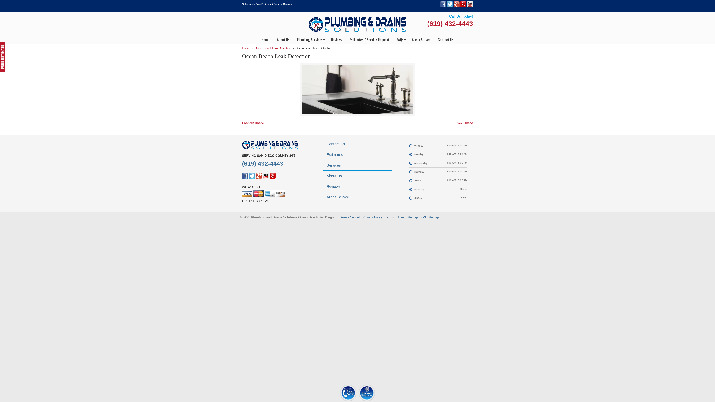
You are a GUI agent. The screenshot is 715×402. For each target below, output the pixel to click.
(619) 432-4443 (450, 24)
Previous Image (253, 123)
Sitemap (412, 217)
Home (246, 48)
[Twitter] (450, 6)
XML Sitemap (429, 217)
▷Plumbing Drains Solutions (357, 24)
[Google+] (457, 6)
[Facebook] (443, 6)
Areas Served (350, 217)
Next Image (465, 123)
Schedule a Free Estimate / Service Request (267, 4)
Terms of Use (394, 217)
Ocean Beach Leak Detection (272, 48)
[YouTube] (470, 6)
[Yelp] (463, 6)
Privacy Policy (373, 217)
